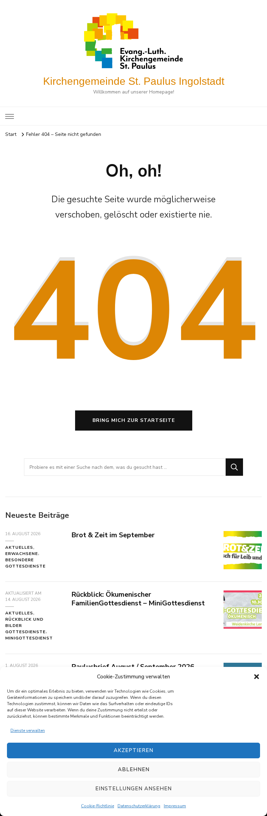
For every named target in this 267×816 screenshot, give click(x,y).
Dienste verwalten (27, 730)
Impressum (175, 806)
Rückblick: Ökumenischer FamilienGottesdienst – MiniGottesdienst (138, 599)
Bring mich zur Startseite (133, 420)
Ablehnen (133, 769)
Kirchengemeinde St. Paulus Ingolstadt (133, 81)
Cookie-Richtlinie (97, 806)
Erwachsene (21, 553)
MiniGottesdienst (29, 638)
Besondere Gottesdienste (25, 563)
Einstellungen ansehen (133, 788)
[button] (256, 676)
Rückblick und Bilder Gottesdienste (25, 626)
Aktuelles (19, 547)
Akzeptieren (133, 750)
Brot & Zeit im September (113, 535)
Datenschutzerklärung (139, 806)
